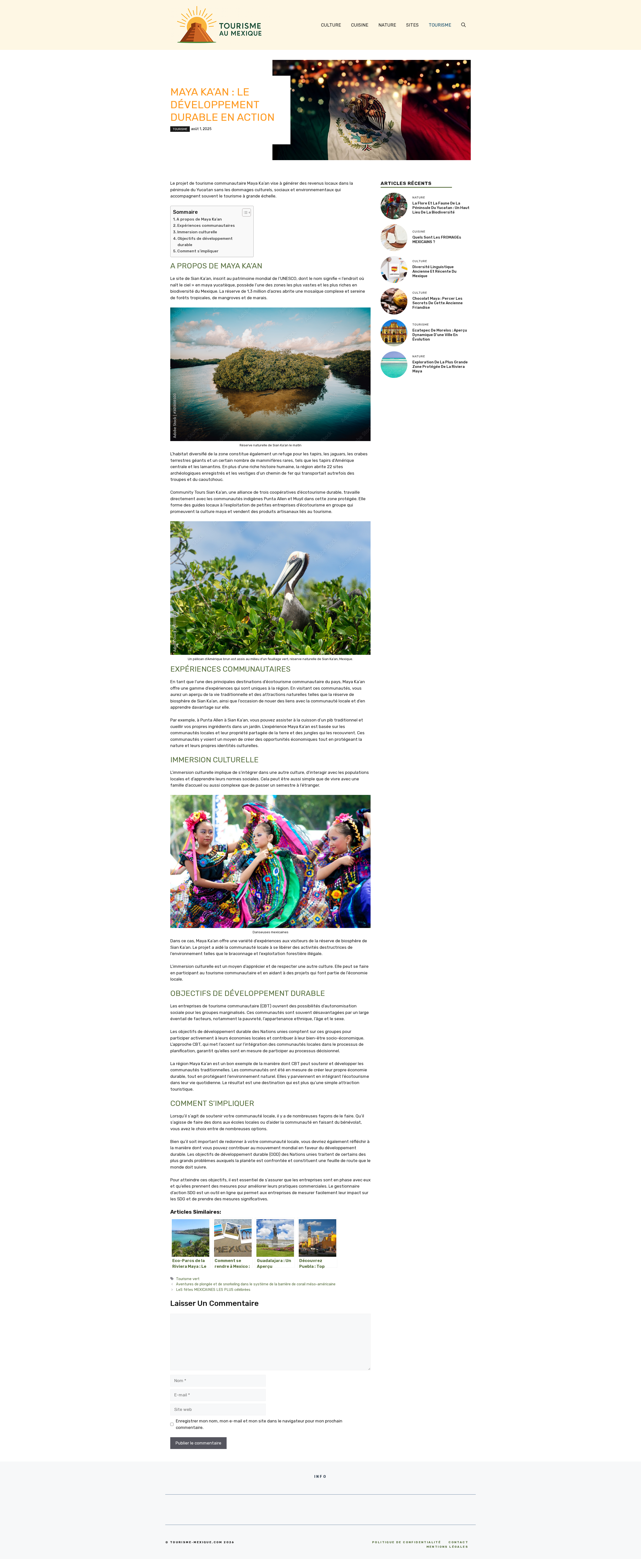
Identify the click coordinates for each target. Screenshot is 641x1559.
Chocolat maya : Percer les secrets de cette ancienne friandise (437, 303)
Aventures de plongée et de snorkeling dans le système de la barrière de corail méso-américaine (256, 1284)
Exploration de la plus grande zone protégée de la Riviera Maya (440, 366)
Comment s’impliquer (198, 251)
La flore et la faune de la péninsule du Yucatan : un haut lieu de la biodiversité (440, 208)
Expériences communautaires (206, 225)
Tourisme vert (188, 1279)
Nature (387, 25)
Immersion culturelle (197, 232)
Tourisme (440, 25)
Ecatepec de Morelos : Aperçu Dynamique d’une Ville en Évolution (439, 335)
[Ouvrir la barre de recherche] (463, 25)
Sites (412, 25)
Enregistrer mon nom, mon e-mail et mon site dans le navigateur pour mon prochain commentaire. (259, 1424)
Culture (331, 25)
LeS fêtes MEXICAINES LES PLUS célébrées (213, 1289)
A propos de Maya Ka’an (199, 219)
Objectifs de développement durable (205, 241)
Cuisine (359, 25)
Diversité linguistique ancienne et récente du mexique (434, 271)
